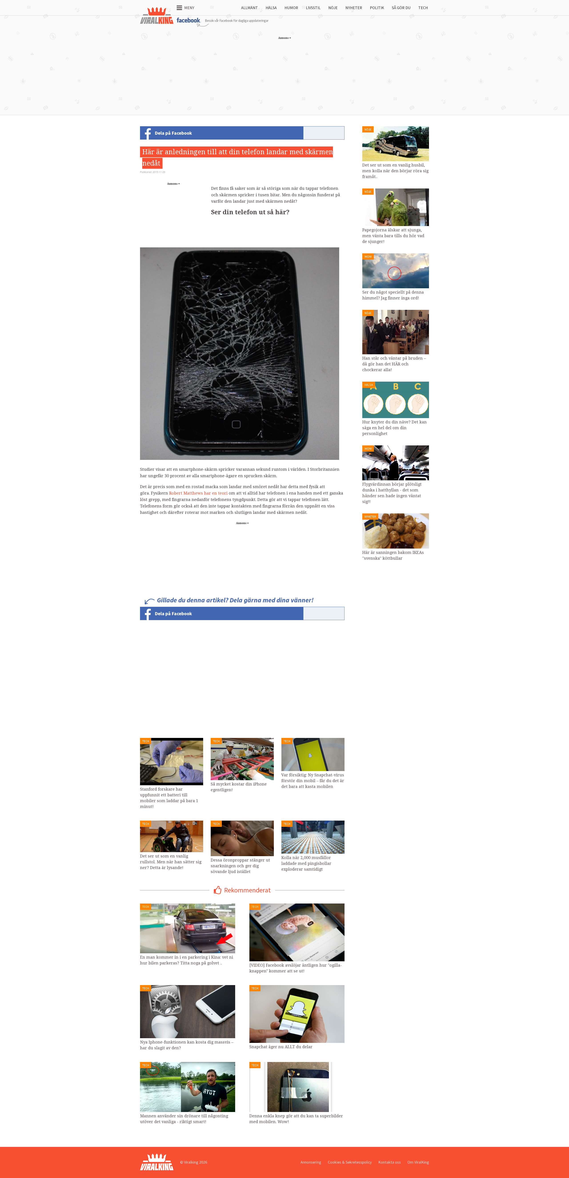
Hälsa (271, 7)
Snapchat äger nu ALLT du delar (281, 1046)
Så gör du (401, 7)
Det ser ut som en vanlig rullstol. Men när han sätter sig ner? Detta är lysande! (170, 862)
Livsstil (313, 7)
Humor (291, 7)
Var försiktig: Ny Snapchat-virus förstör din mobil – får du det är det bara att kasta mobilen (312, 781)
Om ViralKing (418, 1162)
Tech (423, 7)
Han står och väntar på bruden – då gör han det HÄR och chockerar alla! (394, 364)
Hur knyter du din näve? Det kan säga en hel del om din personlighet (394, 428)
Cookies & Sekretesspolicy (350, 1162)
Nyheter (353, 7)
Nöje (333, 7)
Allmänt (249, 7)
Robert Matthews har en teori (198, 493)
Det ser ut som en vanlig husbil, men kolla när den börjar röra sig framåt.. (395, 171)
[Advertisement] (284, 73)
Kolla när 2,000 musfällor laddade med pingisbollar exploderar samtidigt (306, 863)
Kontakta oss (389, 1162)
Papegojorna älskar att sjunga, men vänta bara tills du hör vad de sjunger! (393, 236)
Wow (368, 256)
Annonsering (311, 1162)
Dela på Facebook (173, 133)
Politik (377, 7)
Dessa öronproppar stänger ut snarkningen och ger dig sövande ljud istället (240, 866)
